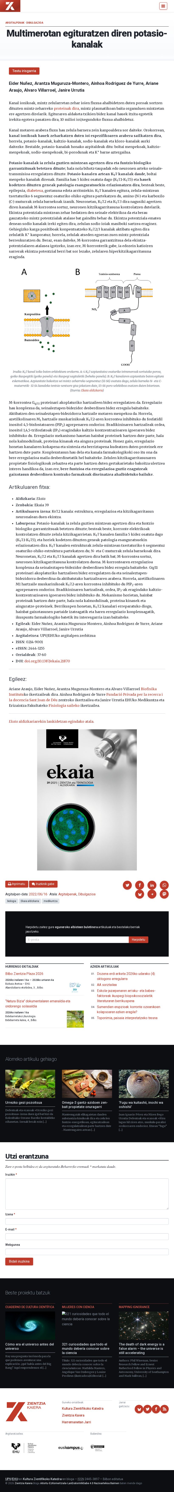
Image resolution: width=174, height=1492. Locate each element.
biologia (11, 901)
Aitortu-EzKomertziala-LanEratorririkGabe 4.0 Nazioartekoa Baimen (79, 1483)
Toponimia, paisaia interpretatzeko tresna (127, 1018)
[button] (127, 885)
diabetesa (35, 190)
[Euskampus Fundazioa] (70, 1448)
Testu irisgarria (24, 71)
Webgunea (12, 1244)
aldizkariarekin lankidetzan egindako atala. (51, 721)
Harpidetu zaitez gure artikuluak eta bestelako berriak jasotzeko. (83, 929)
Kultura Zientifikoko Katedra (82, 1409)
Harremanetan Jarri (76, 1422)
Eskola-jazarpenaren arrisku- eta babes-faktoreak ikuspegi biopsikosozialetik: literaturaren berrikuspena (126, 996)
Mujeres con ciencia (78, 1307)
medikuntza (51, 901)
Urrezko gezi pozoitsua (23, 1103)
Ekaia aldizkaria (92, 390)
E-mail (11, 1229)
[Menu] (163, 6)
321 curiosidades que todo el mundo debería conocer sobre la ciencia (85, 1348)
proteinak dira (66, 108)
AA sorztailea (107, 985)
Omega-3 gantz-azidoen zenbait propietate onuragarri (85, 1105)
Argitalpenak (14, 22)
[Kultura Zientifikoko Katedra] (24, 1449)
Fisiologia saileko (64, 705)
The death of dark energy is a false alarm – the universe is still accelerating (141, 1348)
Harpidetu (138, 939)
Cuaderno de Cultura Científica (29, 1307)
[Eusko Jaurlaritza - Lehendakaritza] (97, 1449)
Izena (10, 1214)
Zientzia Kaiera (73, 1415)
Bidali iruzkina (19, 1261)
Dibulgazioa (34, 22)
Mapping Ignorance (134, 1307)
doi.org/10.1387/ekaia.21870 (47, 661)
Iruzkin (11, 1174)
